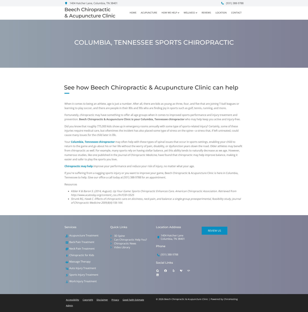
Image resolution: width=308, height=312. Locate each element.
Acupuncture (149, 12)
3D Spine (119, 236)
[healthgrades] (183, 271)
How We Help (169, 12)
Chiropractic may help (78, 166)
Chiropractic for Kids (81, 255)
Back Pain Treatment (81, 242)
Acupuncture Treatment (83, 235)
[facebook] (168, 271)
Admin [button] (69, 305)
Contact (236, 12)
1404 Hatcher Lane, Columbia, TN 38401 (93, 3)
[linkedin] (160, 276)
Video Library (122, 247)
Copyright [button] (88, 299)
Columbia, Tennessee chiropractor (93, 142)
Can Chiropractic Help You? (130, 239)
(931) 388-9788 (234, 3)
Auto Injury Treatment (82, 268)
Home (133, 12)
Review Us (214, 230)
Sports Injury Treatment (83, 274)
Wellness (189, 12)
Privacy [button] (115, 299)
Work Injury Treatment (83, 281)
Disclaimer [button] (102, 299)
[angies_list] (191, 271)
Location (221, 12)
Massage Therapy (79, 261)
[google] (160, 271)
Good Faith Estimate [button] (133, 299)
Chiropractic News (125, 243)
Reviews (206, 12)
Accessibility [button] (72, 299)
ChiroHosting (231, 299)
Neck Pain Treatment (82, 248)
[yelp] (176, 271)
